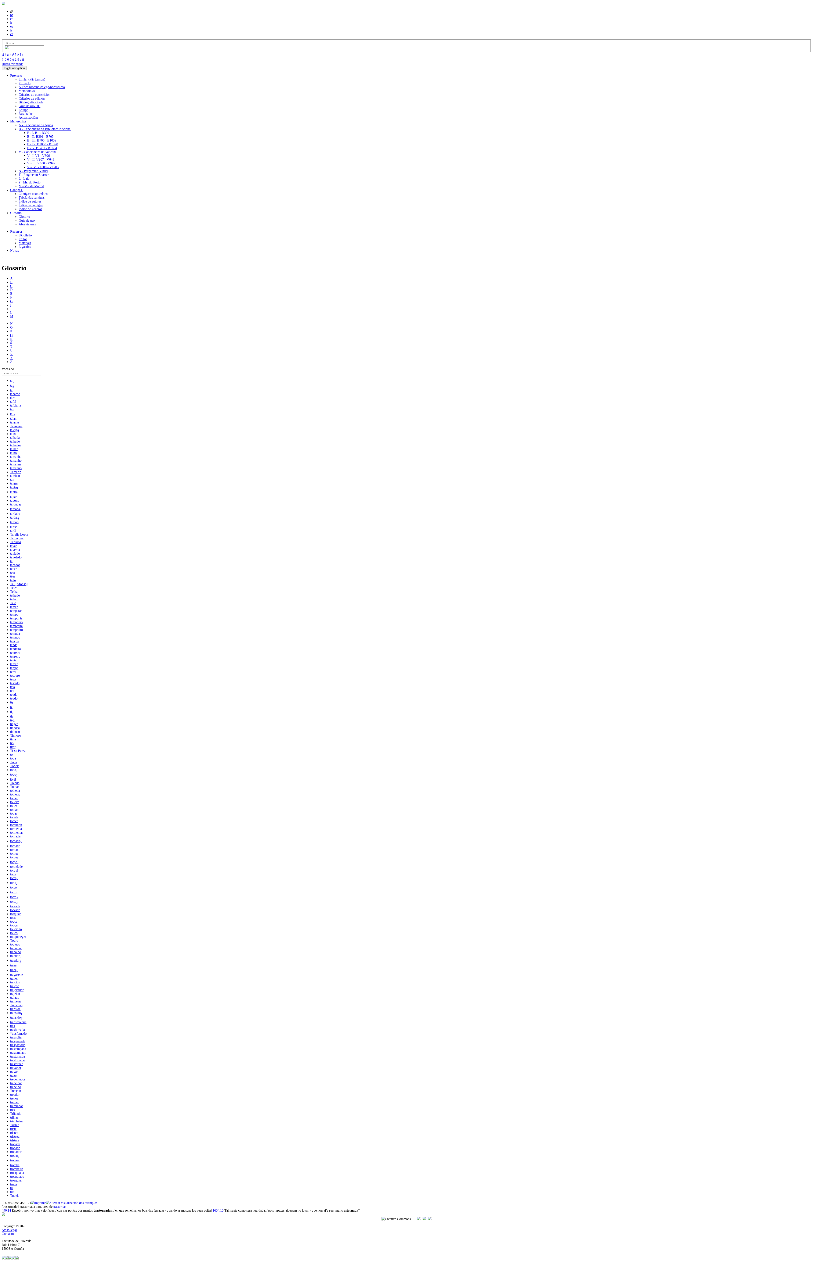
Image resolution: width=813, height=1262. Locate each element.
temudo (15, 637)
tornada (16, 836)
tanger (14, 483)
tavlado (15, 553)
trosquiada (17, 1173)
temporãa (16, 618)
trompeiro (16, 1169)
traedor (15, 956)
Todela (14, 766)
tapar (13, 496)
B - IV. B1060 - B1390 (42, 144)
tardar (14, 517)
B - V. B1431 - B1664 (42, 148)
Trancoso (16, 1005)
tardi (13, 530)
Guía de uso (27, 220)
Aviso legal (9, 1230)
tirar (12, 747)
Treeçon (15, 1091)
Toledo (14, 783)
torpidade (16, 866)
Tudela (14, 1195)
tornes (14, 853)
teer (12, 572)
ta (12, 380)
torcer (14, 821)
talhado (15, 441)
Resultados (26, 113)
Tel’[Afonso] (19, 584)
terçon (14, 668)
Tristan (14, 1125)
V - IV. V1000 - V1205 (43, 167)
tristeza (14, 1136)
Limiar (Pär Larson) (32, 79)
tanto (14, 487)
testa (13, 679)
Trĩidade (15, 1113)
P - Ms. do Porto (29, 182)
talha (13, 434)
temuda (15, 633)
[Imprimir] (38, 1203)
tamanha (15, 456)
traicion (15, 982)
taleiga (14, 430)
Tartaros (15, 542)
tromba (14, 1165)
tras (12, 1026)
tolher (14, 798)
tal (12, 409)
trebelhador (17, 1079)
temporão (16, 622)
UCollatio (25, 235)
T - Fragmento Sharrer (33, 174)
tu (11, 1188)
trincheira (16, 1121)
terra (13, 671)
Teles (13, 588)
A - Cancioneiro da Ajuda (36, 125)
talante (14, 422)
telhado (15, 595)
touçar (14, 925)
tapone (14, 500)
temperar (16, 610)
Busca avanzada (12, 64)
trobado (15, 1148)
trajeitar (15, 993)
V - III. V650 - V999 (41, 163)
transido (16, 1013)
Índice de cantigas (31, 205)
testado (14, 683)
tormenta (16, 828)
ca (11, 34)
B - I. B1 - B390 (38, 133)
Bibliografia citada (31, 102)
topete (14, 817)
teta (12, 687)
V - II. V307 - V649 (40, 159)
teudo (14, 698)
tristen (14, 1132)
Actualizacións (28, 117)
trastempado (18, 1052)
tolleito (14, 802)
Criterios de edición (32, 98)
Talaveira (16, 426)
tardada (15, 504)
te (11, 561)
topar (13, 813)
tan (12, 479)
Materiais (25, 243)
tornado (15, 846)
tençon (14, 641)
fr (11, 30)
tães (12, 398)
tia (11, 716)
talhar (14, 449)
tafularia (15, 405)
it (11, 22)
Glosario (24, 216)
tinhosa (15, 728)
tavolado (16, 557)
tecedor (15, 565)
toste (13, 917)
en (11, 19)
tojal (13, 779)
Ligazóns (25, 247)
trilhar (14, 1117)
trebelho (15, 1087)
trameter (15, 1001)
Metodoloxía (27, 91)
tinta (13, 739)
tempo (14, 614)
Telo (13, 603)
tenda (13, 645)
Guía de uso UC (29, 106)
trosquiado (17, 1176)
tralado (14, 997)
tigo (12, 720)
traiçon (14, 986)
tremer (14, 1102)
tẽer (12, 576)
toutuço (15, 944)
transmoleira (18, 1022)
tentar (14, 660)
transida (15, 1009)
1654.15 (218, 1210)
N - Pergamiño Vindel (33, 171)
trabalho (15, 952)
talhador (15, 445)
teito (13, 580)
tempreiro (16, 630)
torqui (14, 870)
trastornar (16, 1064)
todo (14, 770)
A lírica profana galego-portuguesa (42, 87)
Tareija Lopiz (19, 534)
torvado (15, 910)
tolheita (15, 790)
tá (11, 390)
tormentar (16, 832)
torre (13, 874)
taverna (15, 549)
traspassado (17, 1045)
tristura (14, 1140)
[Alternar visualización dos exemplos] (71, 1203)
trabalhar (16, 948)
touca (13, 921)
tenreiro (15, 656)
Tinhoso (15, 735)
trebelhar (16, 1083)
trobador (15, 1152)
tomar (14, 809)
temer (14, 607)
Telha (14, 591)
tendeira (15, 649)
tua (12, 1192)
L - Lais (24, 178)
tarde (13, 527)
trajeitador (17, 990)
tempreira (16, 626)
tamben (15, 476)
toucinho (16, 929)
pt (11, 15)
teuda (13, 694)
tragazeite (16, 974)
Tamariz (15, 472)
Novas (14, 250)
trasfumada (17, 1030)
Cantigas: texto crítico (33, 194)
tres (12, 1110)
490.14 (6, 1210)
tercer (14, 664)
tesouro (15, 675)
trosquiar (16, 1180)
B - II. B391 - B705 (40, 136)
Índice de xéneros (30, 209)
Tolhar (14, 787)
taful (13, 401)
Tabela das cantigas (31, 197)
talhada (15, 437)
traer (14, 965)
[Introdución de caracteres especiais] (6, 48)
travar (14, 1071)
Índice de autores (30, 201)
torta (14, 878)
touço (14, 933)
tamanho (16, 460)
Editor (23, 239)
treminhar (16, 1106)
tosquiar (15, 914)
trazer (14, 1075)
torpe (14, 857)
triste (13, 1129)
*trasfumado (18, 1033)
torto (14, 892)
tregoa (14, 1098)
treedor (14, 1094)
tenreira (15, 652)
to (11, 754)
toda (13, 758)
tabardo (15, 394)
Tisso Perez (17, 750)
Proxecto (24, 83)
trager (14, 978)
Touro (14, 940)
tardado (15, 513)
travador (15, 1068)
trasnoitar (16, 1037)
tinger (14, 724)
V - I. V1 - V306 (38, 155)
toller (13, 806)
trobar (14, 1155)
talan (13, 418)
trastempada (18, 1049)
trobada (15, 1144)
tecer (13, 569)
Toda (13, 762)
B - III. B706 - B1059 (41, 140)
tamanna (15, 464)
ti (11, 702)
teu (12, 691)
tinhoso (15, 731)
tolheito (15, 794)
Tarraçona (17, 538)
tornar (14, 849)
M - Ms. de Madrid (31, 186)
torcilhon (16, 825)
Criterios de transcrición (34, 94)
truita (13, 1184)
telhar (14, 599)
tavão (13, 546)
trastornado (17, 1060)
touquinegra (18, 937)
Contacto (8, 1234)
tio (12, 743)
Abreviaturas (27, 224)
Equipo (23, 110)
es (11, 26)
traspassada (17, 1041)
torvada (15, 906)
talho (13, 453)
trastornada (17, 1056)
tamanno (16, 468)
